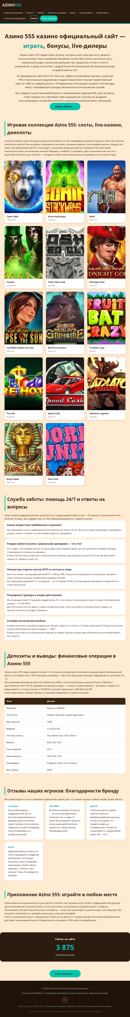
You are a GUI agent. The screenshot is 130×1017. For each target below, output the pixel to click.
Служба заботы (86, 13)
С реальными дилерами (14, 18)
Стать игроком (49, 18)
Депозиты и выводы (57, 13)
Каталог (30, 13)
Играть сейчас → (65, 106)
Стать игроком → (65, 973)
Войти (34, 18)
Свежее (40, 13)
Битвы (72, 13)
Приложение (102, 13)
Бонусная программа (13, 13)
